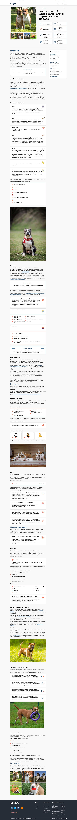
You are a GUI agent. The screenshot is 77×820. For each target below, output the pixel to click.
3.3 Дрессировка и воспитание (56, 72)
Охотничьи (46, 812)
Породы (59, 3)
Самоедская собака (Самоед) (63, 805)
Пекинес (54, 813)
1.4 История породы (54, 59)
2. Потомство (53, 62)
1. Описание (53, 54)
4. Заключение (54, 76)
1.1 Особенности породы (54, 55)
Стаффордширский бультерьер (56, 809)
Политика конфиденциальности (29, 818)
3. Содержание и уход (55, 68)
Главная (36, 805)
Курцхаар (63, 814)
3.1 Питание (52, 70)
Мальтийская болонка (55, 807)
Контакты (64, 3)
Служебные (46, 808)
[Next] (34, 19)
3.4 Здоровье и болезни (54, 74)
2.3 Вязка (52, 66)
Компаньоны (46, 806)
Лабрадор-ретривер (63, 808)
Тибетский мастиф (56, 815)
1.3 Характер (52, 58)
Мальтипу (63, 810)
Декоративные (47, 810)
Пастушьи (46, 805)
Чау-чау (62, 812)
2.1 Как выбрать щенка (54, 63)
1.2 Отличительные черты (55, 57)
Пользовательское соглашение (16, 818)
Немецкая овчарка (56, 811)
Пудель (54, 805)
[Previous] (13, 19)
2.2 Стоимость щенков (54, 64)
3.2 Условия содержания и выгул (56, 71)
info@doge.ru (64, 1)
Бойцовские (46, 814)
